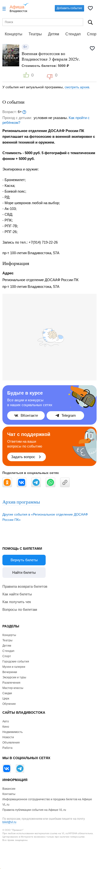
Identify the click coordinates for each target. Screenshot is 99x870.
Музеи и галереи (13, 666)
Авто (5, 721)
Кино (5, 726)
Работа (7, 748)
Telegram (69, 415)
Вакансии (8, 788)
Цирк (5, 698)
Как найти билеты (17, 594)
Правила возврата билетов (24, 586)
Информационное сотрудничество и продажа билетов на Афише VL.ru (47, 802)
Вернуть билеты (24, 560)
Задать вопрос (23, 457)
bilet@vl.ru (9, 822)
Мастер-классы (12, 688)
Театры (35, 34)
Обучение (9, 704)
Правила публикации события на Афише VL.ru (34, 810)
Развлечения (11, 682)
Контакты (8, 794)
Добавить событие (69, 8)
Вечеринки (9, 672)
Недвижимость (12, 732)
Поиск (90, 22)
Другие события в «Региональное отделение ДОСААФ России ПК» (45, 517)
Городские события (15, 661)
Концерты (13, 34)
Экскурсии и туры (14, 677)
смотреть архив (77, 87)
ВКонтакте (29, 415)
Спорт (6, 656)
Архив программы (21, 501)
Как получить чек (16, 602)
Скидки (7, 693)
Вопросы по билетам (19, 609)
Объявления (11, 742)
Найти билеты (24, 572)
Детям (53, 34)
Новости (8, 737)
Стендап (73, 34)
